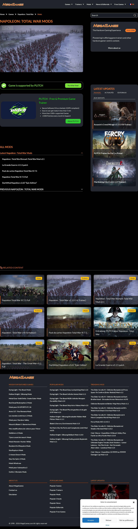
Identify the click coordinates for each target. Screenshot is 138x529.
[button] (134, 502)
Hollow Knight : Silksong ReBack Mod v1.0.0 (66, 435)
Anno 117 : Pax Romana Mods (20, 411)
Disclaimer (13, 494)
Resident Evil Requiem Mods (20, 446)
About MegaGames (16, 486)
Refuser (108, 520)
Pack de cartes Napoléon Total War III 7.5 (19, 171)
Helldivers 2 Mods (16, 433)
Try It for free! (73, 85)
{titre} (107, 525)
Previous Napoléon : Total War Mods (21, 189)
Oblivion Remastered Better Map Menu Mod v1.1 (110, 404)
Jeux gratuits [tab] (99, 98)
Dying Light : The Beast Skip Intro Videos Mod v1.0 (69, 405)
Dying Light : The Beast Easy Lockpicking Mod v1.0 (69, 390)
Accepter (91, 520)
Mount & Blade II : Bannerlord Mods (22, 424)
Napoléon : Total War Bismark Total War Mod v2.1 (23, 159)
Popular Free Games (57, 512)
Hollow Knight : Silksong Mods (20, 394)
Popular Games (55, 486)
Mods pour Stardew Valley (19, 420)
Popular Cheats (56, 499)
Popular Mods (55, 494)
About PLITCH (73, 121)
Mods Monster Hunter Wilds (20, 442)
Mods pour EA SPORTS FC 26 (20, 407)
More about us (114, 48)
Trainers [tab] (97, 93)
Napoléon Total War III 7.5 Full (15, 177)
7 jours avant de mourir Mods (20, 437)
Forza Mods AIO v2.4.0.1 (100, 422)
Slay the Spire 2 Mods (17, 459)
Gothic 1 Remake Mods (18, 472)
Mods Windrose (15, 463)
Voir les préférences (126, 520)
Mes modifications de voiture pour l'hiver (24, 429)
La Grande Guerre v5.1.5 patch (15, 165)
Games (11, 14)
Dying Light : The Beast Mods (20, 390)
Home (2, 14)
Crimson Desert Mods (17, 455)
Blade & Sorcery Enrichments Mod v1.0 (65, 423)
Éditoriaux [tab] (122, 93)
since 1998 (131, 30)
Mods (40, 14)
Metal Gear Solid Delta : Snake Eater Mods (25, 398)
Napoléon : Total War (26, 14)
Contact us (13, 490)
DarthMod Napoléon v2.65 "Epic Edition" (19, 183)
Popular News (55, 503)
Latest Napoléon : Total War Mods (16, 153)
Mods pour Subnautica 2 (18, 467)
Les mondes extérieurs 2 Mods (20, 416)
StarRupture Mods (16, 450)
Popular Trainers (56, 490)
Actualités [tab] (109, 93)
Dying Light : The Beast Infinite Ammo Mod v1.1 (68, 394)
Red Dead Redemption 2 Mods (20, 403)
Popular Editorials (56, 507)
